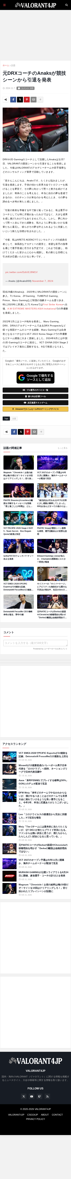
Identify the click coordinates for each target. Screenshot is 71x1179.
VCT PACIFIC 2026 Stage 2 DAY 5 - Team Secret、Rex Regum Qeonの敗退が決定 (18, 531)
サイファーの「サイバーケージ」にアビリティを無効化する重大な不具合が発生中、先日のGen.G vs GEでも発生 (52, 587)
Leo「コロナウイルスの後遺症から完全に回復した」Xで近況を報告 (43, 816)
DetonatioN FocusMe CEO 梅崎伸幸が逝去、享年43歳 (17, 613)
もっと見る (63, 448)
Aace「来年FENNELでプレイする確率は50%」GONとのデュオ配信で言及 (43, 782)
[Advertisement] (35, 701)
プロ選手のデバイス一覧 (37, 390)
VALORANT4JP (16, 1114)
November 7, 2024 (42, 281)
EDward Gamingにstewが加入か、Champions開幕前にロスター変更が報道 (51, 559)
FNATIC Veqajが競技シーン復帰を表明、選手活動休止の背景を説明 (52, 531)
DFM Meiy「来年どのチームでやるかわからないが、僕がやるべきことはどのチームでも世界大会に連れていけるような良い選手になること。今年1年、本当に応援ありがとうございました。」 (44, 799)
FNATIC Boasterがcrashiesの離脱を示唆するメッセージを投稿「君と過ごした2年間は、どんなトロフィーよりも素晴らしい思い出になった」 (18, 503)
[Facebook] (13, 99)
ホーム (6, 65)
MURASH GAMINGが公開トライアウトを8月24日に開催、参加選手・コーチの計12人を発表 (43, 874)
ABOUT (45, 1114)
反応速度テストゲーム (37, 403)
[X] (20, 99)
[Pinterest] (27, 99)
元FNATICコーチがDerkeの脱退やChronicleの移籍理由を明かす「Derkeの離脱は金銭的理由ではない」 (52, 614)
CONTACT (57, 1114)
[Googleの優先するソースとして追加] (35, 378)
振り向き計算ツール (37, 396)
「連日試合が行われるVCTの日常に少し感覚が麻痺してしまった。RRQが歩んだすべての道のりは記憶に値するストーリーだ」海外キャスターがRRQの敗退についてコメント (52, 503)
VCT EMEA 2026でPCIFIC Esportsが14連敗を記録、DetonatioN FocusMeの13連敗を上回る (18, 587)
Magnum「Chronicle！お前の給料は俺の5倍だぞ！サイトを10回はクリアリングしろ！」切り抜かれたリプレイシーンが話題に (18, 475)
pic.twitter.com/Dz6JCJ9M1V (21, 272)
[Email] (33, 99)
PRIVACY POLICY (35, 1119)
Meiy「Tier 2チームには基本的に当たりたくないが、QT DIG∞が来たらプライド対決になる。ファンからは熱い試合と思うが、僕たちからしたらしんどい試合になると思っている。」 (43, 831)
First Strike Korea (53, 304)
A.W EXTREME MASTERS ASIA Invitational (31, 308)
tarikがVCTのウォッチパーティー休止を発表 (18, 557)
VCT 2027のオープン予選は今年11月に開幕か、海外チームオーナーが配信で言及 (52, 475)
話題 (13, 65)
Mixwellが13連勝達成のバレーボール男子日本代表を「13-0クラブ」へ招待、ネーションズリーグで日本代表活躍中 (43, 768)
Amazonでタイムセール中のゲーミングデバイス (37, 409)
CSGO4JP (32, 1114)
